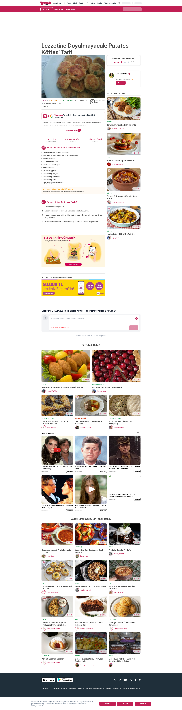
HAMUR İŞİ (78, 547)
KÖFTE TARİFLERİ (81, 100)
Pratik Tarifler (46, 9)
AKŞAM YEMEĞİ (80, 418)
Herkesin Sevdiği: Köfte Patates (121, 234)
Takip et (120, 83)
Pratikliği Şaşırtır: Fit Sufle (120, 550)
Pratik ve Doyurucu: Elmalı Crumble (90, 586)
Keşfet (99, 3)
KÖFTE (109, 122)
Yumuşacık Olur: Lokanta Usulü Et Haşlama (90, 422)
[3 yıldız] (121, 62)
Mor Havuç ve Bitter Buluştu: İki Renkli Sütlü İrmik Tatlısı (122, 660)
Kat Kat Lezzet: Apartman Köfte (121, 160)
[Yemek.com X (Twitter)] (131, 680)
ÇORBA (43, 547)
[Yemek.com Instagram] (115, 680)
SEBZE (43, 619)
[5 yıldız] (128, 62)
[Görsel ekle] (136, 318)
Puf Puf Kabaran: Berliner (52, 659)
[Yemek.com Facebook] (135, 680)
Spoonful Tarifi (58, 9)
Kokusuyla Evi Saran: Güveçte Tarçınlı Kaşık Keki (54, 422)
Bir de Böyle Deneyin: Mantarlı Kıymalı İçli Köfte (62, 387)
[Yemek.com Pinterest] (140, 680)
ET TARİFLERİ (68, 100)
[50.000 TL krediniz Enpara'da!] (73, 287)
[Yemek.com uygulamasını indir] (48, 680)
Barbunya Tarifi (70, 9)
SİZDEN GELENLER (98, 384)
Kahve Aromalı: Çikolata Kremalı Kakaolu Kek (89, 623)
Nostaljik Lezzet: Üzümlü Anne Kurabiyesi (122, 623)
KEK (42, 583)
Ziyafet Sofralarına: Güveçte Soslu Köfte (122, 197)
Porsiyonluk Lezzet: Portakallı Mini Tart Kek (56, 587)
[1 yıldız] (114, 62)
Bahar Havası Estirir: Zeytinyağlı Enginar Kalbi (89, 660)
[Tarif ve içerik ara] (119, 3)
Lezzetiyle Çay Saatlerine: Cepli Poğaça (89, 551)
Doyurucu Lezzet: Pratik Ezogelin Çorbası (56, 551)
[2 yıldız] (118, 62)
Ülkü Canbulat (122, 74)
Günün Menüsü (79, 3)
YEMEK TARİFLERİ (55, 100)
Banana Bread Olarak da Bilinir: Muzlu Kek (122, 587)
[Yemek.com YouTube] (125, 680)
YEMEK (43, 100)
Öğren (93, 3)
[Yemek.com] (45, 3)
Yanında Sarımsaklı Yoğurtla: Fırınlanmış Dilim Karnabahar (53, 623)
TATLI (111, 547)
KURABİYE (112, 619)
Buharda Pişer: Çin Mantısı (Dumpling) (120, 422)
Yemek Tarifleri (59, 3)
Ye (87, 3)
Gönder (133, 327)
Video (69, 3)
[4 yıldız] (124, 62)
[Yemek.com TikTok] (120, 680)
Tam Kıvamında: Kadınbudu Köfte (121, 125)
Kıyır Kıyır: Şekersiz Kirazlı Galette (107, 387)
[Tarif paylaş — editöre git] (73, 249)
